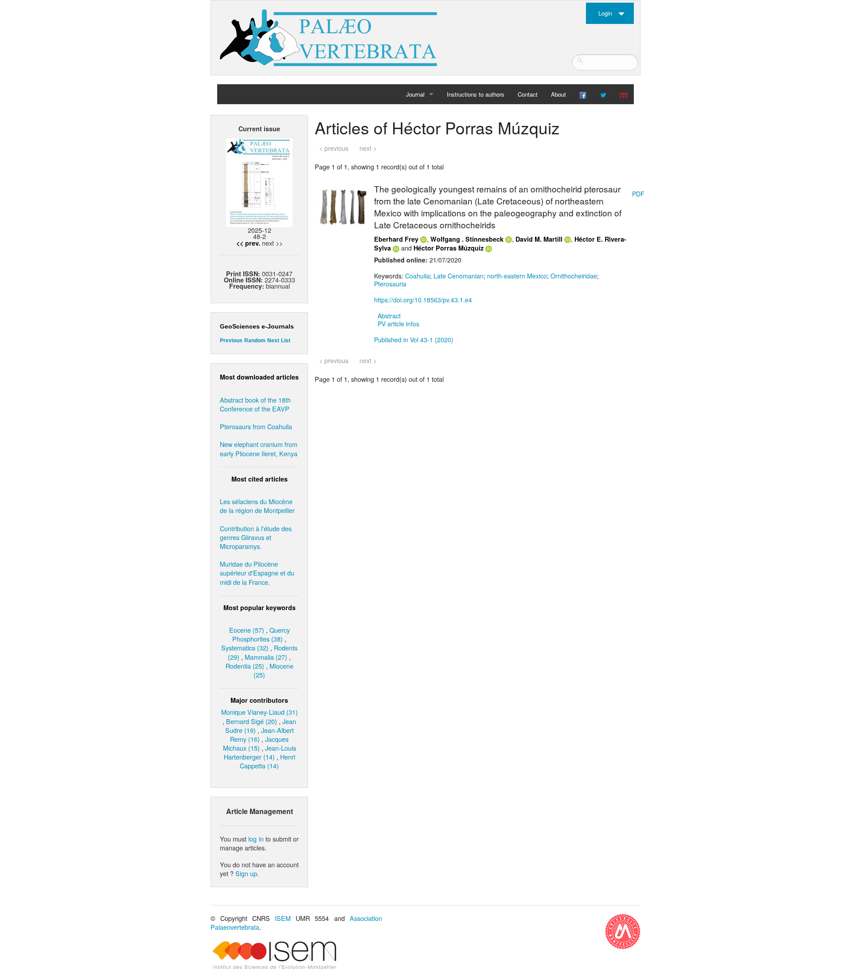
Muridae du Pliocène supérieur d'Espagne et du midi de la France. (257, 572)
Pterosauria (390, 283)
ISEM (283, 918)
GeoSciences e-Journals (257, 326)
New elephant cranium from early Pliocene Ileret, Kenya (258, 448)
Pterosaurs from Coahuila (256, 426)
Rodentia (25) (245, 665)
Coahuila (417, 275)
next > (368, 148)
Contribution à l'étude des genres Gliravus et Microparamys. (256, 537)
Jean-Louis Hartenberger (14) (260, 752)
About (558, 94)
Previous (231, 340)
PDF (638, 193)
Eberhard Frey (396, 239)
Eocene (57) (246, 629)
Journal (415, 94)
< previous (333, 148)
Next (273, 340)
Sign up (246, 873)
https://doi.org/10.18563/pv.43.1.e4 (423, 299)
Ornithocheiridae (573, 275)
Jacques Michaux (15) (256, 743)
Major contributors (259, 700)
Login (605, 13)
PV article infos (398, 323)
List (285, 340)
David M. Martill (538, 239)
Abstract (389, 315)
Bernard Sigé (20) (251, 721)
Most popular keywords (259, 607)
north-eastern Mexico (517, 275)
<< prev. (248, 243)
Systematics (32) (245, 647)
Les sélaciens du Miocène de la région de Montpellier (257, 506)
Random (254, 340)
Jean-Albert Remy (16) (262, 734)
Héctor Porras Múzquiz (449, 247)
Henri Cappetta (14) (267, 761)
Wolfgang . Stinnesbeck (467, 239)
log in (255, 838)
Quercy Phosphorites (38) (261, 634)
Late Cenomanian (458, 275)
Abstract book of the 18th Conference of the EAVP (255, 404)
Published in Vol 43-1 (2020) (413, 339)
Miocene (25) (273, 670)
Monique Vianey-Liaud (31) (259, 712)
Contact (528, 94)
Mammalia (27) (266, 657)
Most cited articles (259, 478)
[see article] (343, 206)
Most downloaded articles (259, 376)
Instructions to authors (475, 94)
